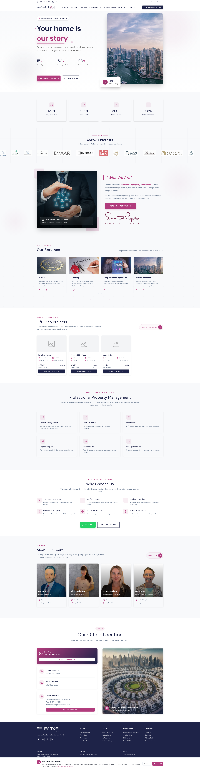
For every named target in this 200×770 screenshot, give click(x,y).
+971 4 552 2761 (53, 673)
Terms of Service (150, 741)
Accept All (158, 764)
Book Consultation (153, 7)
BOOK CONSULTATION (47, 78)
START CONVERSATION (67, 659)
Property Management (90, 7)
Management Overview (131, 732)
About (120, 7)
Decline (146, 764)
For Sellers (83, 735)
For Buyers (83, 738)
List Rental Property (108, 741)
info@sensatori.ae (53, 685)
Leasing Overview (107, 732)
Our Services (127, 735)
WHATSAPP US (89, 525)
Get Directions (72, 710)
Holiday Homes (110, 7)
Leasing (74, 7)
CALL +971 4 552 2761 (108, 525)
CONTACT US (72, 78)
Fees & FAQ (127, 741)
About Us (148, 732)
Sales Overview (85, 732)
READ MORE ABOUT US (119, 206)
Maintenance (127, 738)
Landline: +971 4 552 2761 (88, 754)
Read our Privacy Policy (65, 766)
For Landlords (106, 735)
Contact (131, 7)
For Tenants (106, 738)
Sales (64, 7)
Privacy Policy (149, 738)
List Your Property (86, 741)
